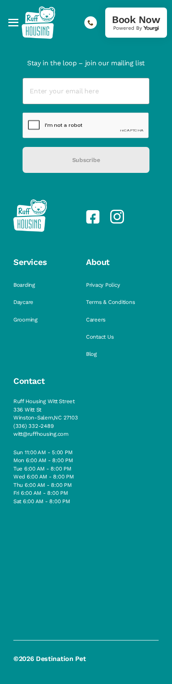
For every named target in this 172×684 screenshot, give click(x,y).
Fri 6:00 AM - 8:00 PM (40, 493)
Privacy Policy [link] (103, 285)
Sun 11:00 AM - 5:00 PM (42, 452)
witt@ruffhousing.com (40, 434)
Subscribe (86, 160)
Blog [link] (92, 354)
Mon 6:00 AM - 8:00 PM (43, 460)
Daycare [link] (24, 302)
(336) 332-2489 (33, 426)
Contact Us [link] (100, 337)
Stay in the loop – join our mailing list (86, 63)
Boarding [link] (25, 285)
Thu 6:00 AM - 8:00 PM (42, 485)
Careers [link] (96, 319)
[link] (136, 23)
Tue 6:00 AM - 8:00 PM (42, 468)
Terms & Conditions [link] (111, 302)
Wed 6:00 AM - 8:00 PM (43, 476)
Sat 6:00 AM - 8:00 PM (41, 501)
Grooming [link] (26, 319)
